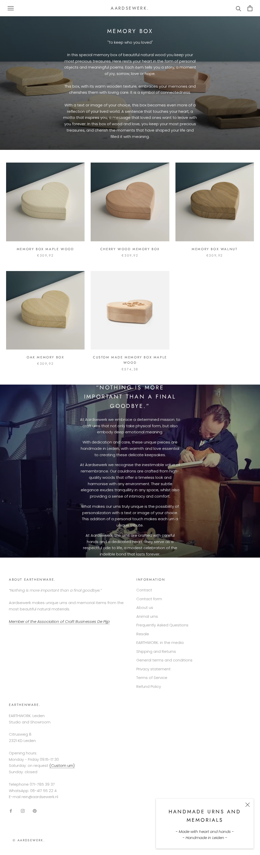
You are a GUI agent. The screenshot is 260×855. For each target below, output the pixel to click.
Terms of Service (151, 677)
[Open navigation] (11, 8)
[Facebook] (11, 811)
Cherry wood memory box (130, 249)
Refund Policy (148, 686)
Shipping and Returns (156, 651)
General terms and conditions (164, 660)
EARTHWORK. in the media (160, 642)
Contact (144, 590)
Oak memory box (45, 357)
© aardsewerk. (29, 840)
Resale (142, 634)
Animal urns (147, 616)
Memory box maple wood (45, 249)
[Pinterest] (35, 811)
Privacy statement (153, 669)
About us (144, 607)
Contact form (149, 598)
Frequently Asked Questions (162, 625)
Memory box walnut (214, 249)
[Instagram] (23, 811)
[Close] (247, 804)
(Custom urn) (62, 765)
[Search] (238, 8)
